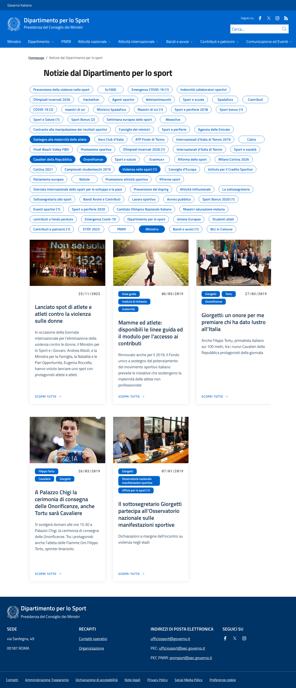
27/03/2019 (256, 293)
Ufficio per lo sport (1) (136, 490)
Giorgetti (210, 294)
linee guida (129, 294)
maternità (128, 309)
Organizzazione (91, 648)
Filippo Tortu (47, 471)
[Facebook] (258, 18)
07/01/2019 (172, 471)
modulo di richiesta (134, 301)
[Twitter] (267, 18)
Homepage (36, 57)
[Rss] (284, 18)
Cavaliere (44, 478)
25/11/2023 (89, 293)
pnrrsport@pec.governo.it (191, 658)
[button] (223, 679)
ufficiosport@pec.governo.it (182, 648)
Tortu (228, 294)
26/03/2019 (89, 471)
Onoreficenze (213, 301)
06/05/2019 (172, 293)
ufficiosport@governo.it (170, 639)
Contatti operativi (93, 639)
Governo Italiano (19, 5)
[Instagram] (275, 18)
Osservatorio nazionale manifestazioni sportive (137, 480)
